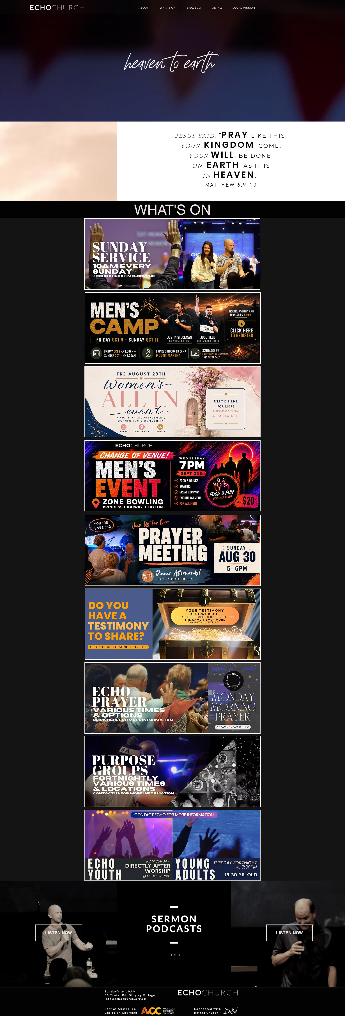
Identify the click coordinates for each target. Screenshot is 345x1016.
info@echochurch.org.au (125, 998)
